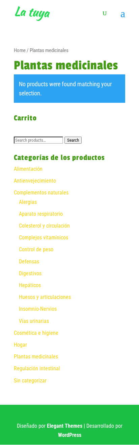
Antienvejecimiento (35, 181)
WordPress (69, 435)
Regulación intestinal (37, 368)
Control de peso (36, 249)
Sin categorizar (30, 380)
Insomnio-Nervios (38, 309)
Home (20, 50)
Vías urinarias (34, 321)
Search (73, 140)
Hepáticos (30, 285)
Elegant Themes (64, 426)
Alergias (28, 202)
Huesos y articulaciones (45, 297)
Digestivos (30, 273)
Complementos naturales (41, 192)
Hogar (20, 345)
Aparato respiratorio (41, 214)
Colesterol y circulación (44, 225)
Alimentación (28, 169)
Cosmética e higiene (36, 333)
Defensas (29, 261)
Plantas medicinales (36, 356)
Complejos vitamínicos (43, 237)
